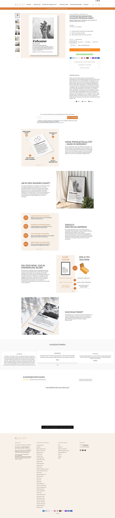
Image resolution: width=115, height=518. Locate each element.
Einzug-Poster (39, 454)
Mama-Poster (39, 472)
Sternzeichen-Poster (41, 496)
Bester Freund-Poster (41, 450)
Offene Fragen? (85, 67)
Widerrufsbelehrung (62, 452)
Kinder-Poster (39, 467)
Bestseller (37, 4)
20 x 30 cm (73, 42)
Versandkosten (79, 26)
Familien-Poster (40, 456)
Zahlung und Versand (62, 448)
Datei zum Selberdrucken (83, 45)
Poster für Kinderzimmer (41, 485)
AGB (59, 445)
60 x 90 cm (73, 45)
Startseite (71, 14)
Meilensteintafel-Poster (41, 474)
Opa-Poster (39, 479)
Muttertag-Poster (40, 476)
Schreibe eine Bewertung (85, 380)
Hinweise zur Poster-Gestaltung (84, 62)
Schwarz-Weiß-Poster (41, 490)
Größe (74, 39)
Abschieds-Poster (40, 445)
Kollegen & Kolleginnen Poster (43, 469)
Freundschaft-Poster (41, 459)
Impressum (60, 447)
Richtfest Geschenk (40, 489)
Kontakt (86, 4)
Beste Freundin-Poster (41, 448)
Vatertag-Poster (40, 507)
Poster (29, 4)
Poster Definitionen (76, 4)
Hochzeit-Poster (40, 465)
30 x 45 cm (80, 42)
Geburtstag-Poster (40, 463)
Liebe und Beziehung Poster (42, 470)
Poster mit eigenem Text (49, 4)
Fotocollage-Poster (40, 458)
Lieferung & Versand (84, 64)
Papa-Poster (39, 481)
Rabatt (59, 458)
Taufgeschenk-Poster (41, 498)
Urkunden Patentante (41, 501)
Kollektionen (76, 14)
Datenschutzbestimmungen (59, 122)
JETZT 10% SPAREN (72, 117)
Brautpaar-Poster (40, 452)
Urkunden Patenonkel (41, 503)
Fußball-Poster (40, 461)
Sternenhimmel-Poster (41, 494)
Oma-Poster (39, 478)
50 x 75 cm (95, 42)
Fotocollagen (64, 4)
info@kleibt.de (85, 444)
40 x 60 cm (87, 42)
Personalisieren (85, 49)
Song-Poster (39, 492)
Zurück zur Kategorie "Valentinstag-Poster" (58, 427)
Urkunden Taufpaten (41, 500)
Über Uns (60, 456)
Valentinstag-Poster (84, 14)
